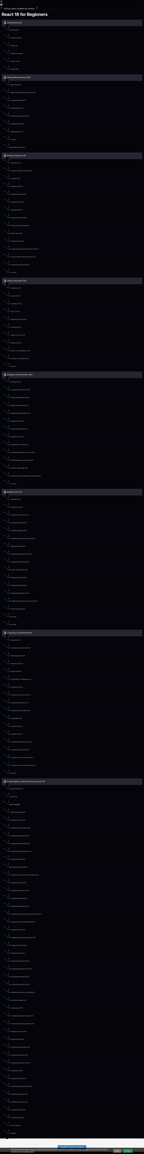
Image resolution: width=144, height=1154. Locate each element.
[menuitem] (1, 5)
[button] (1, 2)
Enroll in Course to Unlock (72, 1147)
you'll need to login (82, 1144)
